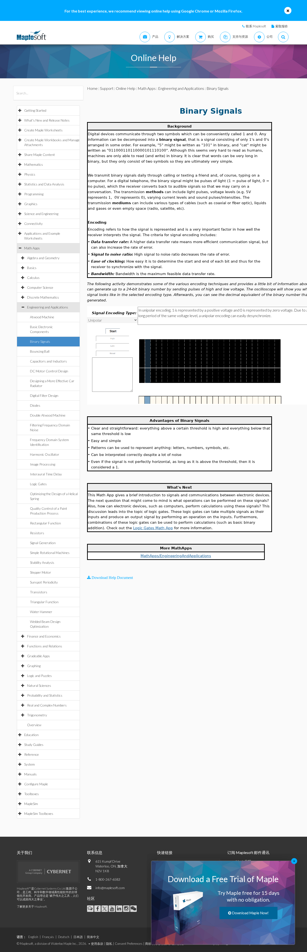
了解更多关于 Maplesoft (32, 906)
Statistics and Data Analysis (44, 184)
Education (31, 735)
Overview (34, 725)
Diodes (35, 405)
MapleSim (31, 804)
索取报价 (281, 26)
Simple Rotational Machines (50, 553)
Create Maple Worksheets (43, 130)
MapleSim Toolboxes (38, 813)
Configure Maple (36, 784)
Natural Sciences (39, 685)
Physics (29, 174)
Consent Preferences (128, 944)
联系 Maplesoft (256, 26)
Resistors (37, 533)
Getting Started (35, 110)
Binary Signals (40, 341)
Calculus (33, 278)
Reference (31, 754)
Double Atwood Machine (47, 415)
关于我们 (24, 852)
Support (106, 88)
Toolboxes (31, 794)
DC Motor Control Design (49, 371)
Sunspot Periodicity (44, 582)
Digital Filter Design (44, 395)
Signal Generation (43, 543)
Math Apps (32, 248)
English (33, 937)
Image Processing (42, 464)
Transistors (38, 592)
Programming (33, 194)
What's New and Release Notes (47, 120)
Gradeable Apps (38, 656)
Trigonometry (37, 715)
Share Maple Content (39, 155)
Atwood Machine (42, 317)
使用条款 (97, 944)
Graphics (30, 204)
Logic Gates (38, 484)
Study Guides (33, 745)
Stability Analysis (42, 562)
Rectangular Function (45, 523)
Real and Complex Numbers (47, 705)
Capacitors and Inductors (48, 361)
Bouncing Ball (39, 351)
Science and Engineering (41, 214)
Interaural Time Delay (46, 474)
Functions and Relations (44, 646)
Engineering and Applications (47, 307)
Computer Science (40, 287)
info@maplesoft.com (110, 888)
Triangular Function (44, 602)
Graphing (34, 666)
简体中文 (93, 937)
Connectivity (33, 223)
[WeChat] (133, 908)
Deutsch (63, 937)
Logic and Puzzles (39, 676)
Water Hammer (41, 612)
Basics (31, 268)
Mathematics (33, 164)
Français (48, 937)
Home (92, 88)
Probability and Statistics (44, 695)
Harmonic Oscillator (44, 454)
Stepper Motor (40, 572)
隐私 (109, 944)
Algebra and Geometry (43, 258)
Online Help (125, 88)
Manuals (30, 774)
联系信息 (94, 852)
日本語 (78, 937)
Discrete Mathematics (43, 297)
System (29, 764)
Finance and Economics (44, 636)
